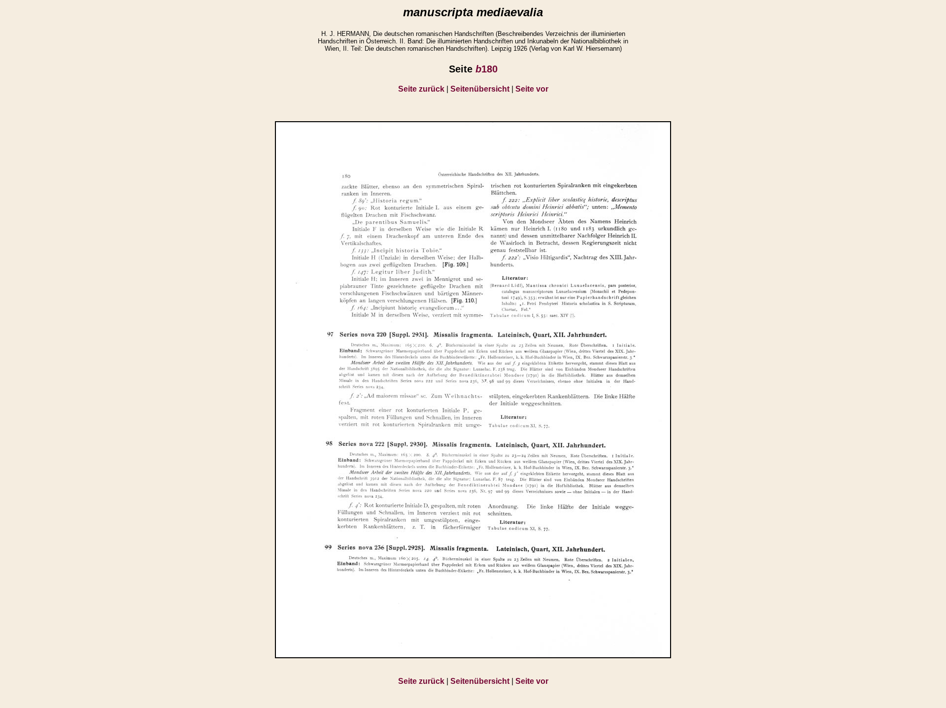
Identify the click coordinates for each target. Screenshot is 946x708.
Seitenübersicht (479, 89)
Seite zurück (421, 89)
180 (486, 69)
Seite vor (531, 89)
